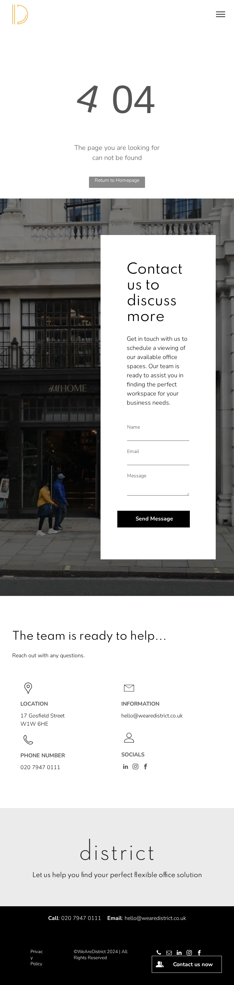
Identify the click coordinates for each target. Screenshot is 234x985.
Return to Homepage (117, 180)
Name (133, 427)
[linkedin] (125, 767)
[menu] (221, 14)
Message (136, 475)
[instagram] (135, 767)
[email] (169, 954)
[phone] (159, 954)
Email (133, 451)
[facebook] (145, 767)
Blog (51, 952)
